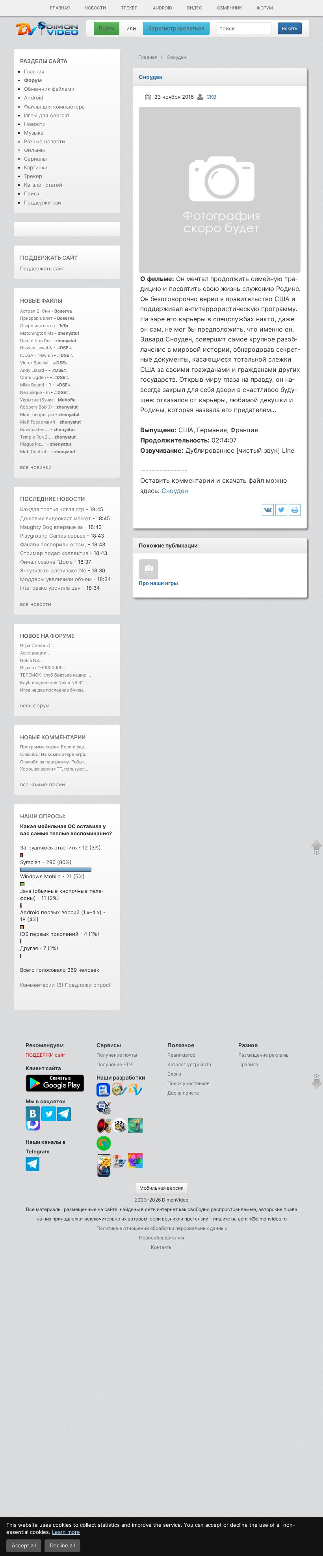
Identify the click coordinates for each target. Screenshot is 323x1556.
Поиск (31, 193)
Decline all (62, 1545)
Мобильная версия (161, 1188)
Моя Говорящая (37, 414)
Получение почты (117, 1055)
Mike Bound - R (35, 385)
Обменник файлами (49, 89)
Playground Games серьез (52, 535)
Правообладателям (161, 1238)
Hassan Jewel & (36, 348)
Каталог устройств (189, 1064)
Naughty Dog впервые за (52, 527)
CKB (211, 97)
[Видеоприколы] (119, 1131)
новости (71, 498)
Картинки (36, 167)
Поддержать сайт (49, 257)
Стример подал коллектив (54, 553)
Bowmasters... (34, 429)
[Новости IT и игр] (119, 1167)
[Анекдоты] (135, 1131)
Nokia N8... (31, 660)
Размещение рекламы (264, 1055)
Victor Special (34, 363)
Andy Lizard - (34, 370)
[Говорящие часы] (104, 1125)
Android (162, 8)
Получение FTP (114, 1064)
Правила (248, 1064)
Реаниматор (181, 1055)
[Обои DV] (135, 1167)
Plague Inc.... (33, 444)
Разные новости (44, 141)
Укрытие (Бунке (37, 400)
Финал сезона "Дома (46, 562)
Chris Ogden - (35, 377)
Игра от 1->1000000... (43, 667)
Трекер (129, 8)
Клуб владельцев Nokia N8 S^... (53, 682)
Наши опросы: (42, 816)
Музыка (33, 132)
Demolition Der (35, 340)
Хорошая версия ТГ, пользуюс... (54, 769)
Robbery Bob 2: (36, 407)
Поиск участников (188, 1083)
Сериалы (35, 159)
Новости (95, 8)
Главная (60, 8)
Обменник (229, 8)
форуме (62, 635)
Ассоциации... (35, 653)
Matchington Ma (37, 333)
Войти (106, 28)
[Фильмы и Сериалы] (104, 1176)
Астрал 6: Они (35, 311)
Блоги (174, 1074)
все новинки (36, 467)
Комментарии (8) (41, 985)
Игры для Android (46, 115)
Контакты (162, 1247)
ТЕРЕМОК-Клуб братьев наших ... (55, 675)
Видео (194, 8)
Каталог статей (43, 185)
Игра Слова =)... (37, 645)
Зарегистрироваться (176, 28)
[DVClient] (135, 1090)
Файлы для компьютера (54, 106)
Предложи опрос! (87, 985)
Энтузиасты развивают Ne (53, 570)
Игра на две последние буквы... (53, 690)
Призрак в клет (36, 318)
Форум (265, 8)
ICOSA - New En (36, 355)
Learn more (66, 1532)
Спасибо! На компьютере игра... (54, 754)
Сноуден (175, 491)
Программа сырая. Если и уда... (53, 747)
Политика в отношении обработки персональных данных (162, 1228)
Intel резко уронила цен (50, 588)
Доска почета (183, 1093)
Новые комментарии (52, 737)
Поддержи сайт (43, 202)
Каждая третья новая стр (52, 509)
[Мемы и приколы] (119, 1090)
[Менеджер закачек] (104, 1143)
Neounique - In (35, 392)
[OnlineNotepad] (104, 1090)
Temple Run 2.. (35, 437)
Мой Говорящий (38, 422)
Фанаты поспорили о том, (53, 544)
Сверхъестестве (37, 325)
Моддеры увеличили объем (56, 579)
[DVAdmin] (104, 1161)
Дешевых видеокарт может (55, 518)
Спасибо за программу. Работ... (53, 762)
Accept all (24, 1545)
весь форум (35, 705)
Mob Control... (35, 451)
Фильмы (34, 150)
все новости (35, 604)
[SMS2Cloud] (104, 1107)
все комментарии (42, 784)
